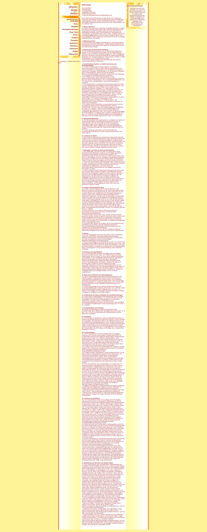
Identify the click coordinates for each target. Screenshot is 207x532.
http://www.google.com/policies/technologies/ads (106, 391)
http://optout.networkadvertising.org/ (107, 226)
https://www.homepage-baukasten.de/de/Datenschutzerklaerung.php (97, 239)
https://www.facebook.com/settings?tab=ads (111, 454)
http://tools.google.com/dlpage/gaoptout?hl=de (95, 384)
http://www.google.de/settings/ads (113, 392)
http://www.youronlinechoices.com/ (102, 457)
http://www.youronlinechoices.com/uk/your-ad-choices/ (98, 230)
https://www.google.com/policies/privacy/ (107, 506)
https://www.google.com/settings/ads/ (93, 507)
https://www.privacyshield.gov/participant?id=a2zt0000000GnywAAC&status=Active (98, 422)
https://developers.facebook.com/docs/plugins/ (107, 417)
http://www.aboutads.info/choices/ (114, 455)
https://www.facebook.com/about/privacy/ (101, 444)
